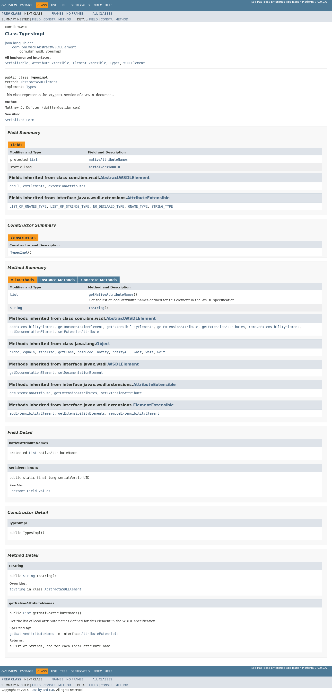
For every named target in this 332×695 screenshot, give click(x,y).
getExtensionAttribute (177, 327)
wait (138, 352)
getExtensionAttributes (223, 327)
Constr (49, 19)
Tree (64, 5)
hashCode (85, 352)
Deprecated (80, 5)
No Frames (75, 13)
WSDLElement (134, 63)
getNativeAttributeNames (111, 294)
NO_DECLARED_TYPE (108, 206)
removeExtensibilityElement (274, 327)
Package (26, 5)
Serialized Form (19, 120)
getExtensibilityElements (130, 327)
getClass (66, 352)
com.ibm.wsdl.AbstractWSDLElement (44, 47)
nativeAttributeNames (108, 159)
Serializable (16, 63)
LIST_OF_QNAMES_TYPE (27, 206)
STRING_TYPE (162, 206)
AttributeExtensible (50, 63)
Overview (9, 5)
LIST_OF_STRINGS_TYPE (69, 206)
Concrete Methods (99, 280)
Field (36, 19)
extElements (33, 186)
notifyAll (121, 352)
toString (96, 308)
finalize (46, 352)
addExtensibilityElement (31, 327)
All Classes (102, 13)
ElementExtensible (89, 63)
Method (64, 19)
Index (97, 5)
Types (115, 63)
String (16, 308)
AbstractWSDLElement (38, 82)
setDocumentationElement (31, 332)
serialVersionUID (104, 167)
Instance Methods (57, 280)
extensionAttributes (66, 186)
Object (103, 343)
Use (54, 5)
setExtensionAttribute (78, 332)
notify (103, 352)
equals (29, 352)
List (33, 159)
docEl (14, 186)
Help (108, 5)
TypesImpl (19, 252)
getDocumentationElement (80, 327)
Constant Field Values (29, 491)
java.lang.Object (19, 43)
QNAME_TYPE (138, 206)
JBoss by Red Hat (42, 690)
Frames (57, 13)
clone (14, 352)
